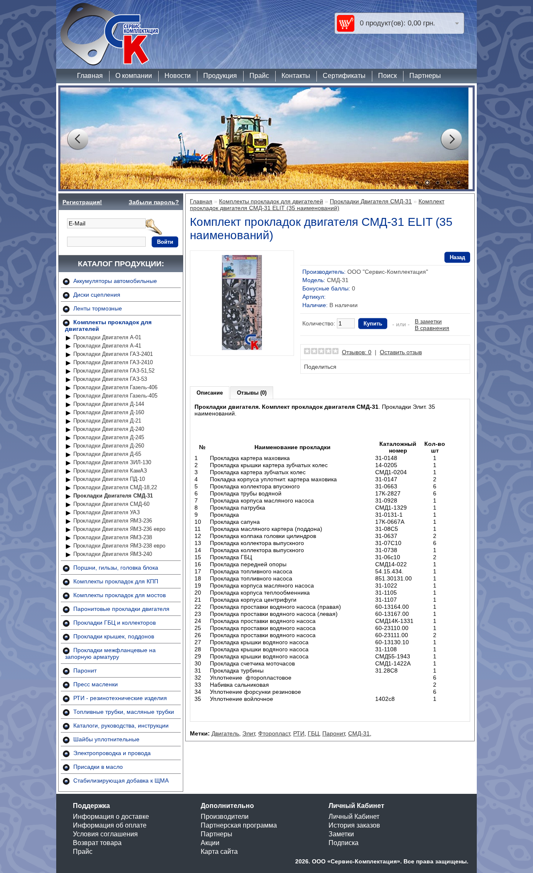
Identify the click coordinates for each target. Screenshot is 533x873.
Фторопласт (274, 733)
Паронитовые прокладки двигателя (121, 608)
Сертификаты (344, 75)
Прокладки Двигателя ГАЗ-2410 (113, 362)
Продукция (220, 75)
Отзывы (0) (251, 393)
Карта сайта (219, 851)
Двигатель (225, 733)
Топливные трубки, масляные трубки (123, 711)
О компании (133, 75)
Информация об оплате (110, 825)
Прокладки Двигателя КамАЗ (110, 471)
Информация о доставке (111, 816)
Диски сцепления (96, 294)
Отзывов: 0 (356, 352)
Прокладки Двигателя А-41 (107, 346)
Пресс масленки (95, 684)
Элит (248, 733)
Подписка (344, 842)
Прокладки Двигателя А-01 (107, 337)
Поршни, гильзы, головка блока (115, 567)
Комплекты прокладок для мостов (119, 595)
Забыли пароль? (154, 202)
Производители (225, 816)
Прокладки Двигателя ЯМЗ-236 (112, 521)
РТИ (298, 733)
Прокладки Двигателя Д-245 (108, 437)
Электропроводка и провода (112, 753)
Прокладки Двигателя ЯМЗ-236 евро (119, 529)
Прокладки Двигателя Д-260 (108, 446)
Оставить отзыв (401, 352)
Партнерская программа (239, 825)
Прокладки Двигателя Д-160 (108, 412)
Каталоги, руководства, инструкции (121, 725)
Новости (177, 75)
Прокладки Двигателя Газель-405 (115, 396)
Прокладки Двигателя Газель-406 (115, 387)
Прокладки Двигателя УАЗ (106, 512)
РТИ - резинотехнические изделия (120, 698)
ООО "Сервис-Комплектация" (387, 271)
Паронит (85, 670)
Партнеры (425, 75)
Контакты (295, 75)
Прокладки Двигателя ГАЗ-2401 (113, 354)
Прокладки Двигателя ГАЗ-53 (110, 379)
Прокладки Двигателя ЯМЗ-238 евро (119, 546)
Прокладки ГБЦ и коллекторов (114, 622)
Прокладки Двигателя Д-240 (108, 429)
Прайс (259, 75)
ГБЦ (313, 733)
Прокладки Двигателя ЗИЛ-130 (112, 462)
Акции (210, 842)
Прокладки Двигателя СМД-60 (111, 504)
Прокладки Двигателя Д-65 (107, 454)
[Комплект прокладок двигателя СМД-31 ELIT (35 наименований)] (241, 348)
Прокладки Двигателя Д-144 (108, 404)
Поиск (387, 75)
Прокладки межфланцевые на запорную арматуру (110, 653)
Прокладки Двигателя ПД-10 (109, 479)
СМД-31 (359, 733)
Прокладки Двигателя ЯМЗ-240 (112, 554)
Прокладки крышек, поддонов (113, 636)
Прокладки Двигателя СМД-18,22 (115, 487)
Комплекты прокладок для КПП (115, 581)
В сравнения (432, 328)
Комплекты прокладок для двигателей (271, 201)
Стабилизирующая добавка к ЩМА (121, 780)
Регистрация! (82, 202)
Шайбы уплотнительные (106, 739)
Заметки (341, 834)
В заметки (428, 321)
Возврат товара (97, 842)
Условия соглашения (105, 834)
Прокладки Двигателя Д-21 (107, 421)
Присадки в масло (98, 766)
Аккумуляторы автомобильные (115, 281)
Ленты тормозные (97, 308)
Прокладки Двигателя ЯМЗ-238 (112, 537)
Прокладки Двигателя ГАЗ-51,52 (113, 371)
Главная (90, 75)
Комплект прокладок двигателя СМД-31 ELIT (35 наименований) (317, 204)
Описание (210, 393)
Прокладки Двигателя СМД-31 (113, 496)
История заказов (354, 825)
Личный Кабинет (354, 816)
